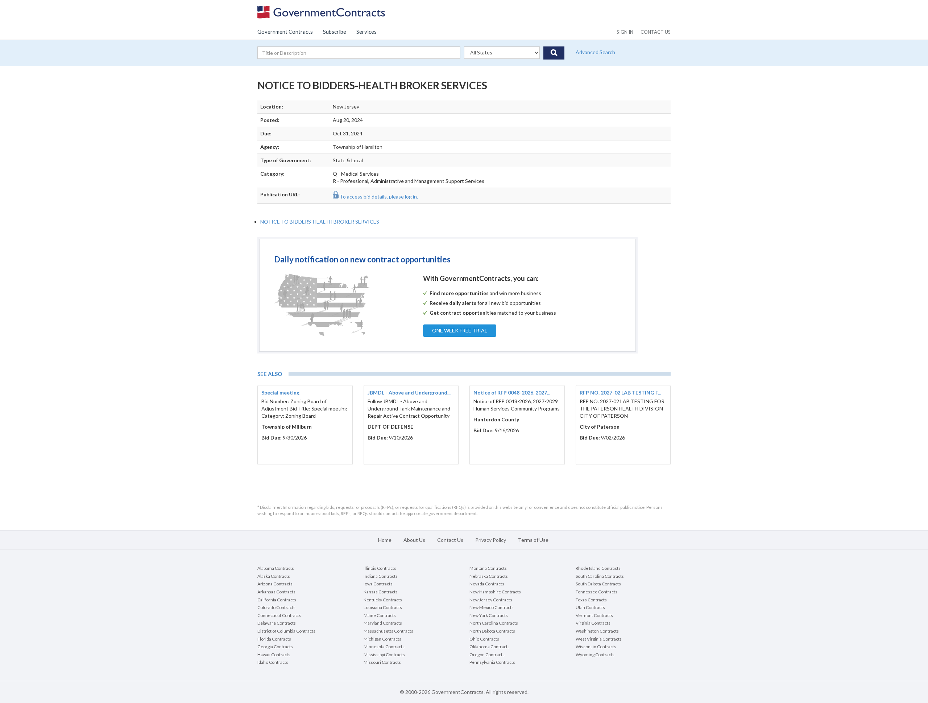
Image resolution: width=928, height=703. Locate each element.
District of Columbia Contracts (286, 631)
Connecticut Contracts (279, 615)
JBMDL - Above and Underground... (409, 392)
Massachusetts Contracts (388, 631)
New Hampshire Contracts (495, 591)
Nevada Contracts (486, 583)
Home (385, 540)
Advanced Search (595, 52)
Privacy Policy (490, 540)
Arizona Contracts (275, 583)
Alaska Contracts (273, 576)
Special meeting (280, 392)
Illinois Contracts (380, 568)
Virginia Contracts (593, 623)
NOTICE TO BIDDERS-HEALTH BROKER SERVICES (319, 221)
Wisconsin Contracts (596, 646)
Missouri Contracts (382, 662)
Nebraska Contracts (488, 576)
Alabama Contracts (275, 568)
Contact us (656, 32)
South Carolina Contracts (600, 576)
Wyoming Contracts (595, 654)
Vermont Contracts (594, 615)
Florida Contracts (274, 639)
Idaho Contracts (272, 662)
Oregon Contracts (487, 654)
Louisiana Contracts (383, 607)
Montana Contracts (488, 568)
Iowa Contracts (378, 583)
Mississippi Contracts (384, 654)
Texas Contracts (591, 599)
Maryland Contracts (383, 623)
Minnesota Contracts (384, 646)
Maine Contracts (380, 615)
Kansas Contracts (381, 591)
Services (366, 31)
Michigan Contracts (382, 639)
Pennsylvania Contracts (492, 662)
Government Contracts (285, 31)
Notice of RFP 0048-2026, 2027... (511, 392)
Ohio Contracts (484, 639)
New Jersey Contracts (490, 599)
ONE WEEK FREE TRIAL (459, 330)
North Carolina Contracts (493, 623)
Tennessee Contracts (596, 591)
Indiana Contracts (381, 576)
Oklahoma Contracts (489, 646)
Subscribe (334, 31)
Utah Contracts (590, 607)
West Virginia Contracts (599, 639)
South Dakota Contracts (598, 583)
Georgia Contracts (275, 646)
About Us (414, 540)
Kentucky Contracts (383, 599)
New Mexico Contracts (491, 607)
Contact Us (450, 540)
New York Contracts (488, 615)
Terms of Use (533, 540)
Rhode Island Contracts (598, 568)
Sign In (625, 32)
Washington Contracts (597, 631)
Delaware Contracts (276, 623)
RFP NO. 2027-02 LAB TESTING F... (620, 392)
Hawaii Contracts (273, 654)
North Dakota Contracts (492, 631)
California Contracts (276, 599)
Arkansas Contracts (276, 591)
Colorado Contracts (276, 607)
